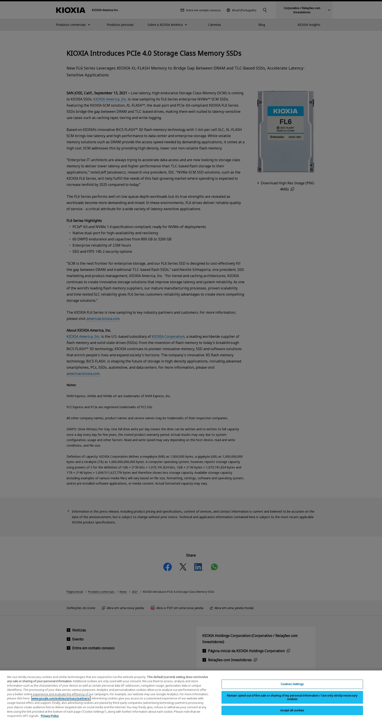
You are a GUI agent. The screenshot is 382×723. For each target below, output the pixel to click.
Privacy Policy (50, 715)
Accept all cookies (292, 710)
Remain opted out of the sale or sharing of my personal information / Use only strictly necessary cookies (292, 697)
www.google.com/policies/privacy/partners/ (61, 698)
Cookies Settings (292, 684)
